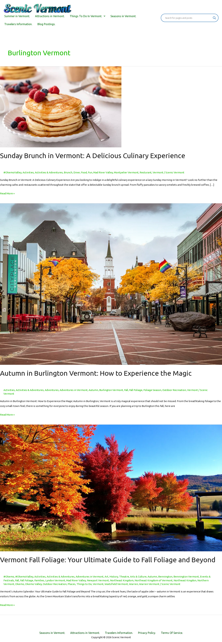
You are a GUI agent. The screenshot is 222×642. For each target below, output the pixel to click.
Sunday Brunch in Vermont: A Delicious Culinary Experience (92, 156)
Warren (133, 584)
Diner (76, 172)
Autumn (93, 390)
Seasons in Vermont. (123, 16)
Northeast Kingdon (185, 580)
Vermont (158, 172)
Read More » (7, 193)
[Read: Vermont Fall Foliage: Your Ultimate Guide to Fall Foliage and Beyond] (111, 487)
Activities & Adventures (49, 172)
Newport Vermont (98, 580)
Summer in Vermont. (17, 16)
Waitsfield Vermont (116, 584)
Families (39, 580)
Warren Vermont (149, 584)
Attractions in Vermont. (50, 16)
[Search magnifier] (214, 17)
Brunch (68, 172)
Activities (28, 172)
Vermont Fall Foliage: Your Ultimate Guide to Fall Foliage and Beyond (107, 560)
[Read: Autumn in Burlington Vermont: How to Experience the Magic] (111, 283)
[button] (87, 16)
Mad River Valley (103, 172)
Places (71, 584)
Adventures (52, 390)
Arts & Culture (138, 576)
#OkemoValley (12, 172)
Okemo (19, 584)
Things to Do (84, 584)
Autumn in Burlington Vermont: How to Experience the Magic (96, 373)
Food (84, 172)
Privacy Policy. (147, 632)
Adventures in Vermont (74, 390)
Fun (90, 172)
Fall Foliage (135, 390)
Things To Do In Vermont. (86, 16)
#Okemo (8, 576)
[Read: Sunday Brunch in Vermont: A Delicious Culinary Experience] (60, 106)
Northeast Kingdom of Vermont (154, 580)
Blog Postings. (46, 24)
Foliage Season (152, 390)
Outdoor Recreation (174, 390)
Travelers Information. (18, 24)
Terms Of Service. (172, 632)
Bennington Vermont (186, 576)
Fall (126, 390)
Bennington (165, 576)
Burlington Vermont (111, 390)
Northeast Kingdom (122, 580)
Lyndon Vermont (55, 580)
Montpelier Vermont (126, 172)
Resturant (146, 172)
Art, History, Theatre (117, 576)
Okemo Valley (33, 584)
